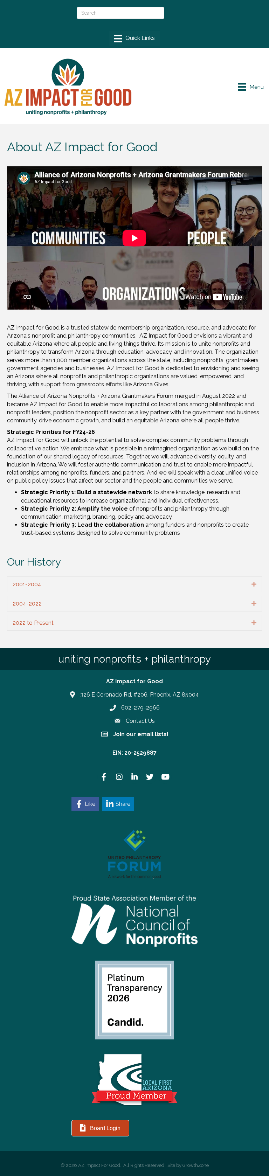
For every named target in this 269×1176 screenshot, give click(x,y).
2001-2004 (27, 584)
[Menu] (134, 38)
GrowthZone (195, 1165)
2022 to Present (33, 623)
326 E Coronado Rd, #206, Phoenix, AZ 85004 (139, 694)
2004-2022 (27, 603)
